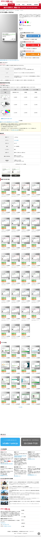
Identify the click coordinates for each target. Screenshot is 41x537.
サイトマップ (31, 531)
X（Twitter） (19, 533)
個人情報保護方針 (15, 531)
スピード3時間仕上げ (32, 54)
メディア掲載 (23, 516)
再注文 (23, 4)
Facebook (25, 533)
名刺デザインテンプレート (10, 10)
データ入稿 (18, 4)
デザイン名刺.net (2, 10)
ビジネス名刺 (17, 10)
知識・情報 (36, 4)
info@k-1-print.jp (10, 443)
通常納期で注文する (32, 35)
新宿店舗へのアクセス (4, 475)
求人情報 (22, 526)
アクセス (22, 513)
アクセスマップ (3, 522)
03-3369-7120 (31, 443)
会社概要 (22, 510)
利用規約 (9, 531)
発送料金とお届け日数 (17, 456)
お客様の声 (23, 523)
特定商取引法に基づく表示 (23, 531)
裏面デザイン (5, 106)
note (15, 533)
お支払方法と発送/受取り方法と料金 (6, 463)
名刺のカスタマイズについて (6, 118)
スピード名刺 (4, 4)
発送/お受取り (29, 4)
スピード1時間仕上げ (32, 45)
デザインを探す (11, 4)
